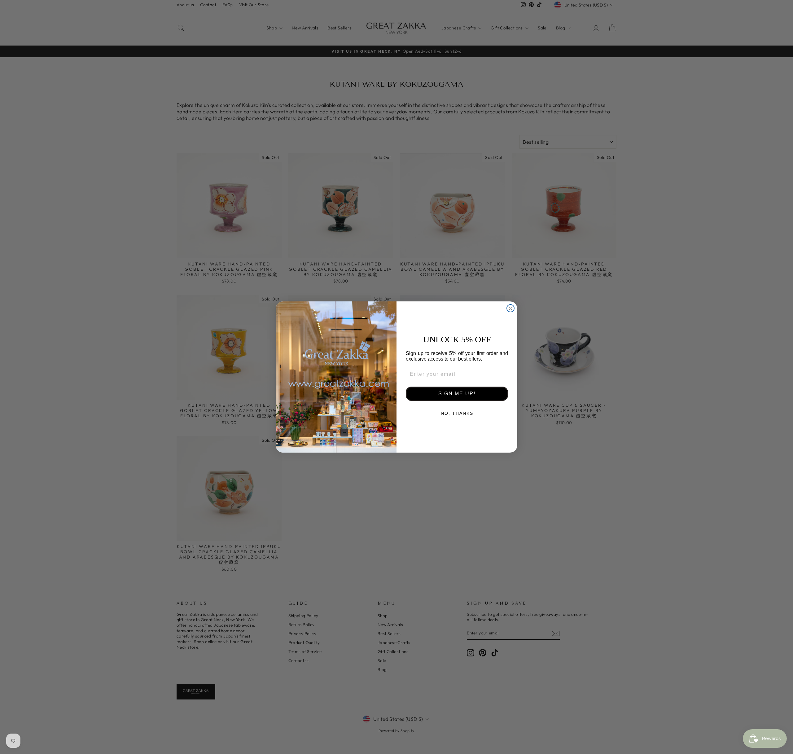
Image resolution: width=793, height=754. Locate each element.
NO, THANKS (457, 413)
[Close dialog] (510, 308)
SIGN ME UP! (456, 393)
